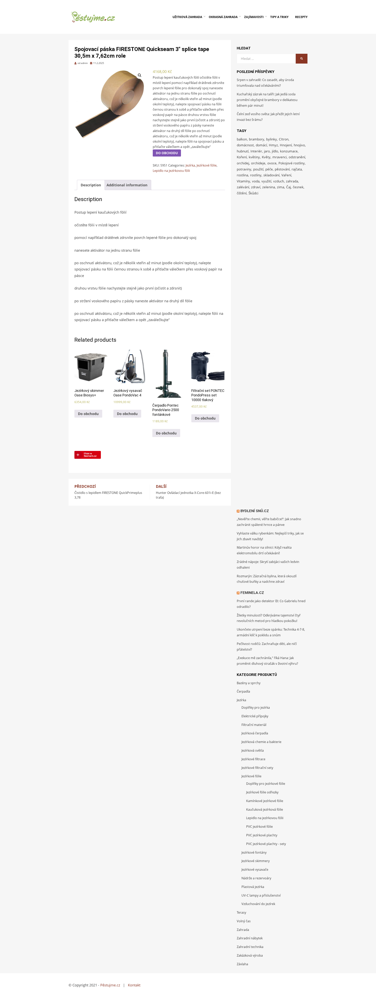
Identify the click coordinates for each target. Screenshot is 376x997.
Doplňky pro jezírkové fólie (265, 783)
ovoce (272, 163)
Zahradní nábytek (250, 938)
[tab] (91, 185)
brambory (256, 139)
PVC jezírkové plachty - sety (266, 844)
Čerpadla (243, 691)
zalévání (243, 187)
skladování (271, 175)
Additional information (127, 185)
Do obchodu (167, 153)
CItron (283, 139)
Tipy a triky (279, 17)
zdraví (255, 187)
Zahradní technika (250, 947)
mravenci (279, 157)
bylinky (271, 139)
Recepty (301, 17)
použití (258, 169)
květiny (254, 157)
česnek (298, 187)
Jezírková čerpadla (254, 733)
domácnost (245, 145)
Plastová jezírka (252, 887)
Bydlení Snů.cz (254, 511)
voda (255, 181)
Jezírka (190, 165)
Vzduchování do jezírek (258, 904)
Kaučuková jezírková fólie (264, 809)
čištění (242, 193)
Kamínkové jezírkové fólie (264, 801)
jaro (267, 151)
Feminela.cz (252, 592)
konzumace (289, 151)
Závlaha (242, 964)
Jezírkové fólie (207, 165)
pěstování (282, 169)
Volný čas (244, 921)
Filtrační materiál (253, 725)
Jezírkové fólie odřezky (262, 792)
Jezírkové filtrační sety (257, 768)
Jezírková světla (252, 750)
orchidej (243, 163)
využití (266, 181)
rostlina (242, 175)
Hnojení (286, 145)
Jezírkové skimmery (255, 861)
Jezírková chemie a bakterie (261, 742)
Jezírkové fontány (254, 852)
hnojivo (299, 145)
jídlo (275, 151)
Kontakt (134, 985)
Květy (266, 157)
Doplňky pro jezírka (255, 707)
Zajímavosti (254, 17)
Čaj (288, 187)
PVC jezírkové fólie (259, 826)
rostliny (255, 175)
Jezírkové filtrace (253, 759)
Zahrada (243, 930)
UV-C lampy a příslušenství (261, 895)
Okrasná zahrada (223, 17)
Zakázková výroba (250, 955)
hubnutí (243, 151)
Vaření (286, 175)
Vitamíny (243, 181)
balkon (242, 139)
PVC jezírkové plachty (261, 835)
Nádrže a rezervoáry (256, 878)
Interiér (256, 151)
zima (280, 187)
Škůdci (253, 193)
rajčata (297, 169)
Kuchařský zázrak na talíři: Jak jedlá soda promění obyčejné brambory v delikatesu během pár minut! (267, 100)
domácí (261, 145)
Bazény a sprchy (248, 683)
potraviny (244, 169)
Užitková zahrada (187, 17)
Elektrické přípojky (254, 716)
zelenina (268, 187)
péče (269, 169)
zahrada (292, 181)
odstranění (297, 157)
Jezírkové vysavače (254, 869)
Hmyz (273, 145)
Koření (242, 157)
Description (91, 185)
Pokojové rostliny (291, 163)
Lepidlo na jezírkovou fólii (171, 170)
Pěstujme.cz (110, 985)
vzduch (278, 181)
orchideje (258, 163)
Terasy (241, 912)
